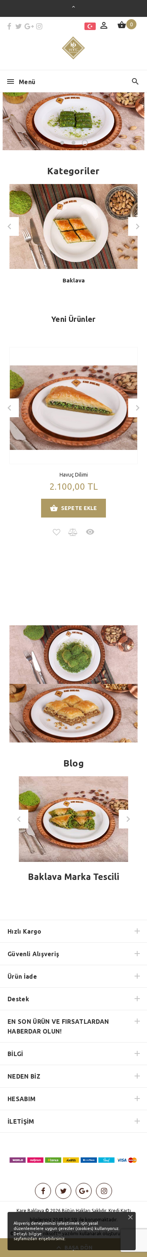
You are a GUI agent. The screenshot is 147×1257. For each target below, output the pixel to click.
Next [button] (137, 226)
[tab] (73, 334)
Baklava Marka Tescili (73, 876)
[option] (73, 239)
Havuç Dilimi (74, 475)
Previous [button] (9, 226)
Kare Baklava (30, 1210)
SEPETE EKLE (79, 508)
